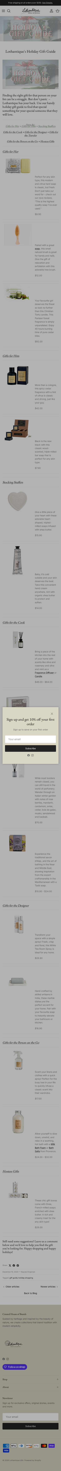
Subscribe (30, 748)
